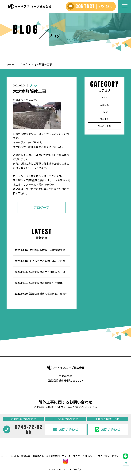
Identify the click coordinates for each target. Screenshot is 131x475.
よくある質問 (53, 456)
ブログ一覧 (42, 207)
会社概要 (14, 456)
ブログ (23, 64)
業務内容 (25, 456)
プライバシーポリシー (109, 456)
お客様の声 (38, 456)
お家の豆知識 (104, 126)
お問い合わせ (89, 456)
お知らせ (104, 104)
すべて (104, 97)
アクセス (66, 456)
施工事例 (104, 119)
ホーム (10, 64)
